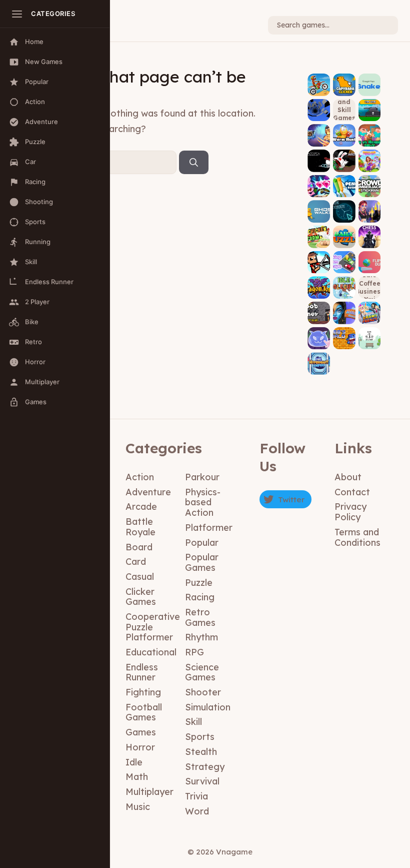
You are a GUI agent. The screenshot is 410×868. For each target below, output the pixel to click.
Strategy (204, 766)
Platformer (208, 527)
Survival (202, 781)
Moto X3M (318, 85)
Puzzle (198, 582)
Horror (140, 747)
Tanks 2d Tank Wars (370, 103)
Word (197, 811)
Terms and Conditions (357, 537)
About (348, 477)
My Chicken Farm (318, 230)
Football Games (144, 712)
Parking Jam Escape (344, 252)
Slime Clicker (319, 331)
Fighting (143, 692)
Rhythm (201, 637)
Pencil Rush (344, 183)
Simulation (207, 707)
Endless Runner (142, 672)
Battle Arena (319, 128)
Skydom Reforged (319, 179)
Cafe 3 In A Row (369, 331)
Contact (352, 492)
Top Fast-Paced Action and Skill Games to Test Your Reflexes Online (344, 110)
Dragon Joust (319, 280)
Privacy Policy (350, 512)
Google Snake (369, 78)
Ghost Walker (318, 204)
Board (139, 547)
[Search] (193, 163)
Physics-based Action (202, 502)
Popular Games (201, 562)
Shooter (203, 692)
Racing (199, 597)
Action (140, 477)
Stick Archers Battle (318, 252)
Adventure (148, 492)
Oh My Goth (369, 208)
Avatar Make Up (344, 306)
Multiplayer (150, 791)
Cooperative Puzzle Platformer (153, 627)
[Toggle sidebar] (17, 14)
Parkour (202, 477)
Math (137, 776)
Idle (134, 762)
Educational (151, 652)
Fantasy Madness (344, 154)
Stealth (201, 751)
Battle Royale (141, 527)
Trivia (196, 796)
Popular (201, 542)
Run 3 (318, 110)
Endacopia (319, 157)
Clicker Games (141, 597)
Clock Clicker (344, 204)
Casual (140, 576)
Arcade (141, 506)
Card (136, 561)
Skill (193, 721)
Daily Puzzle (344, 233)
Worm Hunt (344, 132)
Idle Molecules (344, 280)
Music (138, 806)
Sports (199, 736)
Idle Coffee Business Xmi (370, 287)
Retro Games (200, 617)
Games (141, 732)
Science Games (202, 672)
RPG (194, 652)
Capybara (344, 85)
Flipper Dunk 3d (370, 255)
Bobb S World (344, 331)
